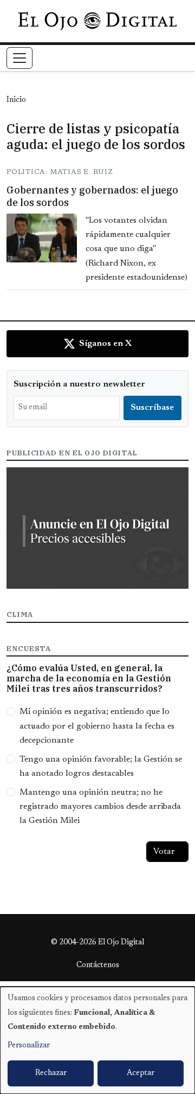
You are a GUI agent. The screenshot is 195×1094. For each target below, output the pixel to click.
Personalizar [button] (29, 1046)
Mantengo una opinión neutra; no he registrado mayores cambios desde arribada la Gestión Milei (100, 807)
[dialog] (97, 1040)
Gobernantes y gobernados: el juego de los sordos (92, 196)
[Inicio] (97, 21)
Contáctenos (97, 965)
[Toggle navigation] (19, 58)
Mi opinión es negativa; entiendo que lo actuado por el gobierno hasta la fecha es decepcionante (97, 726)
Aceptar (140, 1073)
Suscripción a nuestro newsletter (79, 384)
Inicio (16, 100)
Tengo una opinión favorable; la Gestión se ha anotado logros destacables (101, 766)
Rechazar (51, 1073)
